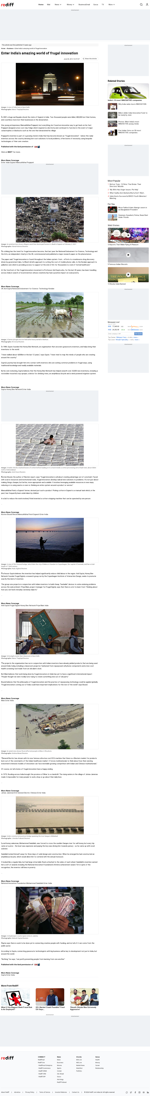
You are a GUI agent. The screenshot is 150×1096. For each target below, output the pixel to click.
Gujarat (12, 162)
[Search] (141, 4)
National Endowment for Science (25, 289)
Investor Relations (61, 1092)
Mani (3, 700)
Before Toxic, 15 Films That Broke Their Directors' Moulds (125, 185)
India (46, 605)
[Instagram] (139, 1092)
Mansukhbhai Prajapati (25, 162)
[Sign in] (147, 4)
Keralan (51, 289)
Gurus (95, 5)
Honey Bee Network (14, 389)
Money (69, 5)
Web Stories (113, 225)
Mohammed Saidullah (34, 883)
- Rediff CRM (42, 1074)
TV (103, 5)
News (57, 5)
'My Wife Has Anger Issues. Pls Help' (124, 190)
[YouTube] (144, 1092)
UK (2, 289)
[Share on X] (131, 1092)
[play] (128, 235)
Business (10, 48)
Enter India (5, 162)
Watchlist (79, 1068)
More (111, 5)
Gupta (3, 389)
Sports (59, 1068)
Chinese (33, 793)
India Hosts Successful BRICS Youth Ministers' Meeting (128, 197)
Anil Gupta (7, 289)
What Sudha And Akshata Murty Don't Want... (127, 193)
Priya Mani (40, 605)
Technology (43, 289)
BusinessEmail (84, 5)
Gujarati (36, 514)
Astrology (60, 1079)
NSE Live (79, 1062)
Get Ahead (60, 1074)
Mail (48, 5)
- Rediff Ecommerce (44, 1068)
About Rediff (5, 1092)
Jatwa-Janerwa (7, 793)
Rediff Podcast (62, 1082)
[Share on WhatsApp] (127, 1092)
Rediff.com (92, 1092)
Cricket (59, 1071)
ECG (15, 793)
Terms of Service (44, 1092)
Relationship (99, 1068)
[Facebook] (135, 1092)
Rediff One (41, 1062)
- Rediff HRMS (42, 1071)
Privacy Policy (29, 1092)
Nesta (14, 514)
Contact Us (75, 1092)
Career (97, 1065)
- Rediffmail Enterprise (45, 1065)
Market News (80, 1065)
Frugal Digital (14, 605)
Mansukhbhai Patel (25, 514)
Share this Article (91, 59)
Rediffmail (41, 1060)
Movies (59, 1065)
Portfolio (79, 1071)
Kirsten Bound (6, 514)
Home (40, 5)
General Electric (23, 793)
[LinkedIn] (148, 1092)
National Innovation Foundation (13, 883)
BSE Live (79, 1060)
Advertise (17, 1092)
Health (97, 1060)
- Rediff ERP (41, 1076)
